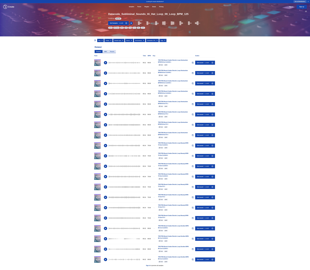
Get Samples (116, 23)
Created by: (114, 18)
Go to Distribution (300, 1)
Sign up (301, 6)
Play (105, 62)
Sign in (148, 265)
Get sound (203, 62)
